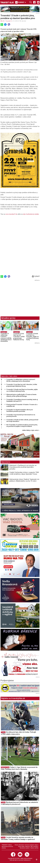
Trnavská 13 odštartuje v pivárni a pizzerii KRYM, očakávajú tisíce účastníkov (6, 337)
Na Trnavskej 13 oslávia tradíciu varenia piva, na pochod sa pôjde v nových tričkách (22, 425)
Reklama (27, 846)
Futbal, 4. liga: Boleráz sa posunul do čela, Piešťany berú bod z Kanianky (19, 768)
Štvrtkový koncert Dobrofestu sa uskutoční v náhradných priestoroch (19, 803)
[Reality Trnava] (20, 664)
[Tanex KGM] (20, 500)
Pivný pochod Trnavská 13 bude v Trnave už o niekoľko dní (21, 405)
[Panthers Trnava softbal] (20, 688)
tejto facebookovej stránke (31, 214)
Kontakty (35, 846)
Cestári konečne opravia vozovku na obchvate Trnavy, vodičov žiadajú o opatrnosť (18, 838)
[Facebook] (34, 2)
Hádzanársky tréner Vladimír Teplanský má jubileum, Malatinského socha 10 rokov (24, 480)
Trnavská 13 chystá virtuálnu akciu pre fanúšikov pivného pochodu (19, 410)
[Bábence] (20, 640)
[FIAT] (20, 526)
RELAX (2, 21)
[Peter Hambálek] (20, 565)
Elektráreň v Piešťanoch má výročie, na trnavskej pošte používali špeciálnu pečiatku (22, 467)
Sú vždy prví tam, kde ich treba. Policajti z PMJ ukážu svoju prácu (18, 733)
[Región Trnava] (20, 615)
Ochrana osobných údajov (31, 845)
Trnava (3, 732)
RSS (31, 846)
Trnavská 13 (9, 21)
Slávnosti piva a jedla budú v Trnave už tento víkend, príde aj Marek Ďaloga (21, 395)
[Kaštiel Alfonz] (20, 445)
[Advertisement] (18, 297)
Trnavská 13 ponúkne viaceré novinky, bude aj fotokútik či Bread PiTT (22, 400)
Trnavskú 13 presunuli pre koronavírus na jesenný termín (20, 415)
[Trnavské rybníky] (20, 9)
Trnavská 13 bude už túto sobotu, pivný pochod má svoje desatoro (22, 420)
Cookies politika (34, 848)
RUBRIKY (22, 2)
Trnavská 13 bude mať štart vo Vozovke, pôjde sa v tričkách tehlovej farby (32, 336)
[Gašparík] (20, 590)
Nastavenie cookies (24, 848)
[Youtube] (38, 2)
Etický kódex (21, 846)
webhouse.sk (27, 860)
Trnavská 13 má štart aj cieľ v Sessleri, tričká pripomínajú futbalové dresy (19, 336)
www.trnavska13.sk (11, 214)
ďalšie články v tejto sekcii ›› (30, 430)
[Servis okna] (20, 545)
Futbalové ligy (5, 767)
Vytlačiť (36, 276)
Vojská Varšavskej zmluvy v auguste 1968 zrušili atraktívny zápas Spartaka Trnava (24, 473)
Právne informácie (19, 845)
